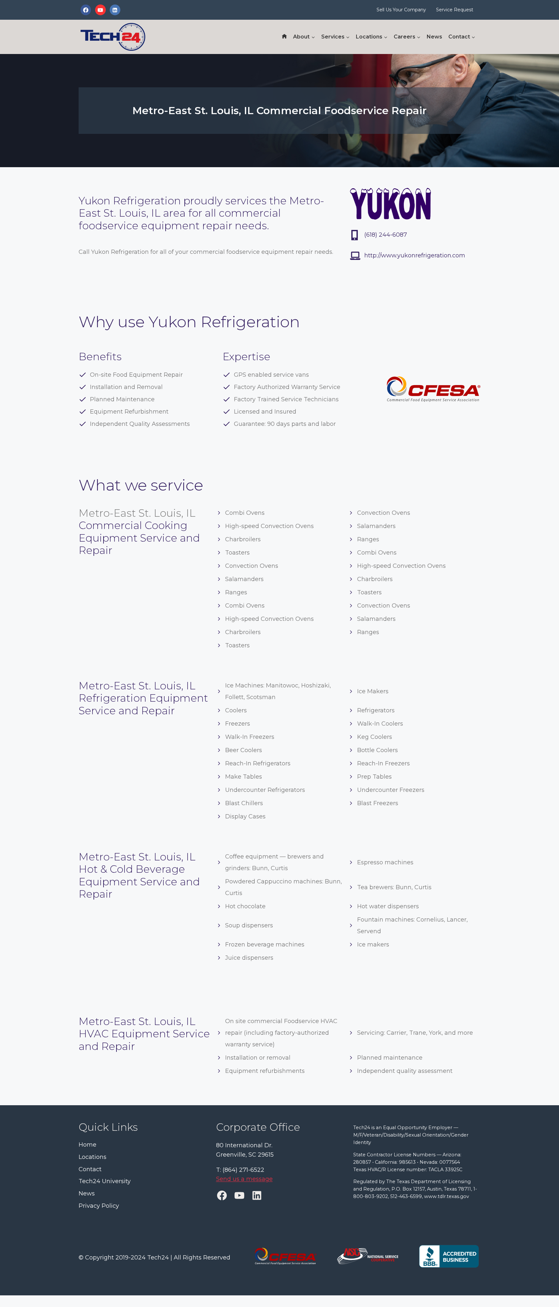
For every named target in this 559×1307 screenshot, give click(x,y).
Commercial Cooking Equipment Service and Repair (139, 537)
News (434, 37)
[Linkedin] (115, 10)
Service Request (454, 10)
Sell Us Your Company (401, 10)
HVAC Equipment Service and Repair (144, 1039)
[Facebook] (86, 10)
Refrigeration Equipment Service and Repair (143, 704)
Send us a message (244, 1179)
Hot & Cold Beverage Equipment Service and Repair (139, 881)
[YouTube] (100, 10)
